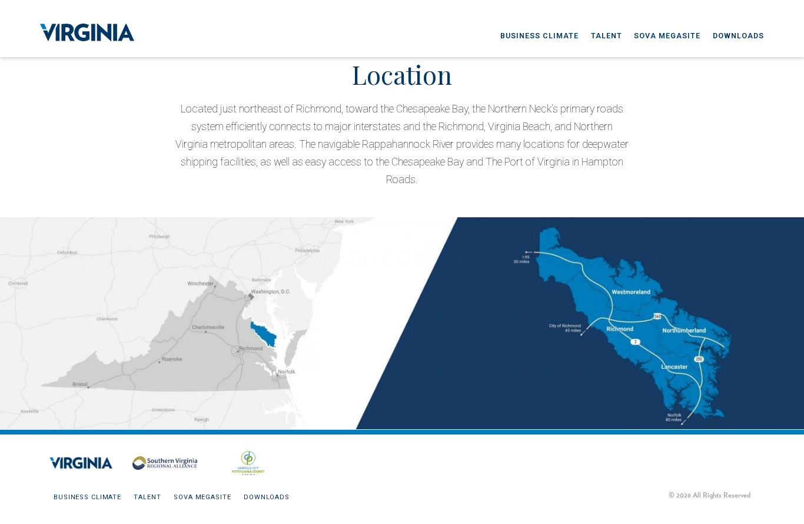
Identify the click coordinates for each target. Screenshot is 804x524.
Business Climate (539, 35)
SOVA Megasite (667, 35)
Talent (606, 35)
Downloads (738, 35)
